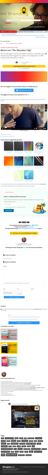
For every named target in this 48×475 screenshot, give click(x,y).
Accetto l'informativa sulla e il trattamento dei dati (15, 207)
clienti (21, 438)
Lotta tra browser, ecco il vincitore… (19, 167)
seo (33, 446)
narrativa (23, 222)
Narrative (2, 136)
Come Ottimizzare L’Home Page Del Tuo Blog (28, 181)
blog (2, 438)
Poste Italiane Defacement (18, 180)
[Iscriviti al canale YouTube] (24, 68)
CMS (25, 438)
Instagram (22, 443)
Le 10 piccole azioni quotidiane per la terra (38, 167)
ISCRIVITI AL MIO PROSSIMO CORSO (25, 233)
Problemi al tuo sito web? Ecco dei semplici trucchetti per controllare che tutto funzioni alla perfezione (22, 35)
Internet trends (31, 443)
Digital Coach (6, 27)
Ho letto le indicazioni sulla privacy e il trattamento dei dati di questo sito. (24, 319)
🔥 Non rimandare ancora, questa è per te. (24, 66)
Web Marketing (21, 455)
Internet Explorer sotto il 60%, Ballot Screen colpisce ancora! (38, 153)
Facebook (24, 441)
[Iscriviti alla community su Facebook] (22, 68)
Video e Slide (38, 451)
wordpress (28, 455)
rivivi (28, 222)
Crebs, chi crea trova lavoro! (8, 167)
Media (10, 446)
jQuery (38, 443)
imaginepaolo (14, 443)
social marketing (36, 449)
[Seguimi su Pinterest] (28, 68)
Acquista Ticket (30, 31)
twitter (21, 451)
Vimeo (13, 136)
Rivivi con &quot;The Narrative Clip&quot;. (14, 43)
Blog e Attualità (9, 438)
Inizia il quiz (9, 210)
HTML (8, 443)
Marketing (12, 27)
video (31, 451)
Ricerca (29, 446)
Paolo (24, 17)
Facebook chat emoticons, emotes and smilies (18, 152)
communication (31, 438)
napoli (14, 446)
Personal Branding (28, 27)
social (20, 449)
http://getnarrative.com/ (6, 134)
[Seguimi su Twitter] (27, 68)
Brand (16, 438)
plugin (18, 446)
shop (24, 247)
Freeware (40, 440)
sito (15, 449)
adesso (13, 395)
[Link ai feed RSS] (29, 68)
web (3, 455)
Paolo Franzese (20, 62)
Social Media (19, 27)
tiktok (16, 451)
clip (19, 222)
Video (6, 34)
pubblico (24, 446)
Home (3, 34)
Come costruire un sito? (29, 166)
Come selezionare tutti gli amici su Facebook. (28, 152)
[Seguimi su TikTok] (25, 68)
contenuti (38, 438)
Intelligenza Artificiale (39, 27)
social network (5, 451)
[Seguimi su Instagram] (23, 68)
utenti (26, 451)
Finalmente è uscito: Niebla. (41, 37)
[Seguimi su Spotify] (26, 68)
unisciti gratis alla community (30, 228)
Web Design (12, 455)
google (4, 443)
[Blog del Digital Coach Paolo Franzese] (24, 13)
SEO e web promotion (7, 449)
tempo (12, 451)
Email (9, 315)
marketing (4, 446)
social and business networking (8, 152)
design (13, 440)
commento (30, 227)
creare (3, 440)
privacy (15, 207)
